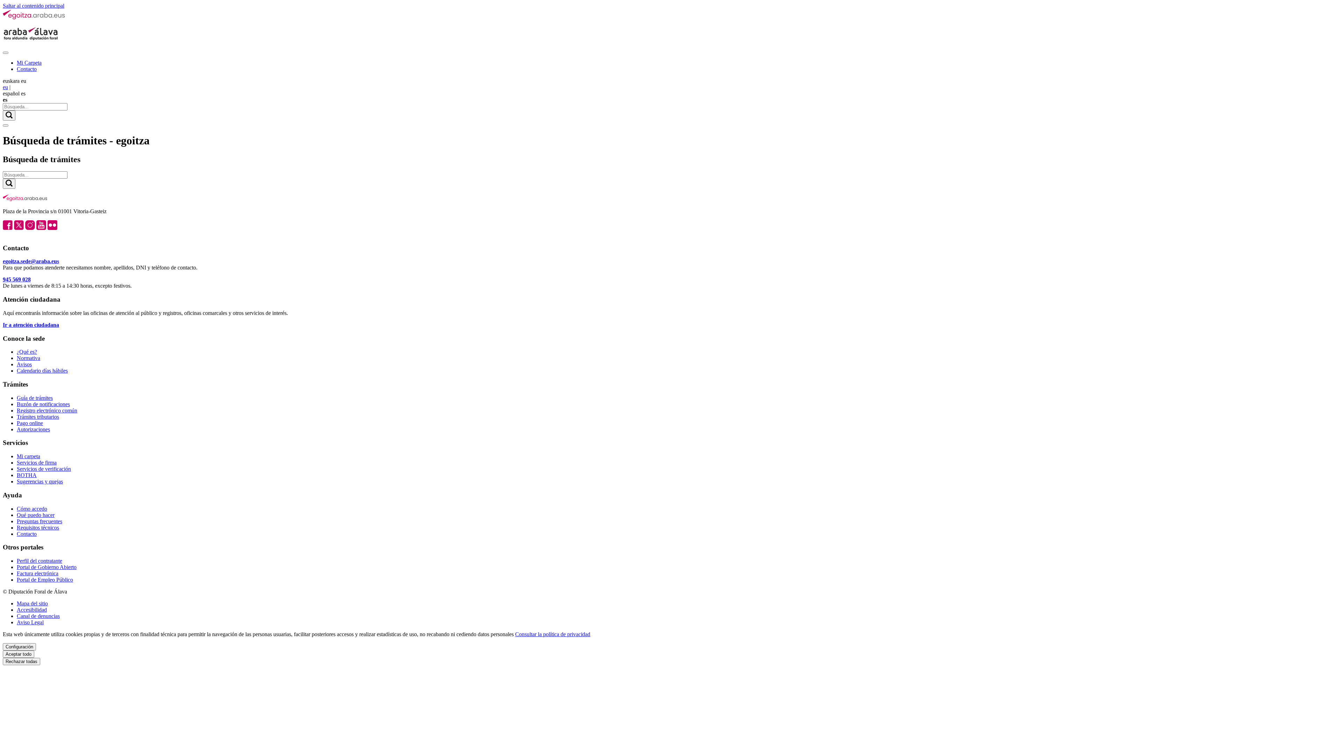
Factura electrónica (37, 573)
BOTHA (27, 475)
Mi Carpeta (29, 63)
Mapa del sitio (32, 603)
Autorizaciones (33, 429)
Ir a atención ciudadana (31, 325)
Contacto (27, 69)
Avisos (24, 364)
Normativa (28, 358)
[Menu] (5, 53)
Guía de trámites (35, 398)
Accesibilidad (32, 610)
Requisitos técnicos (38, 528)
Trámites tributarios (38, 417)
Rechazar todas (21, 661)
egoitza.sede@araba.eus (31, 261)
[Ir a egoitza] (34, 18)
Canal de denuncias (38, 616)
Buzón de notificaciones (43, 404)
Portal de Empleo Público (45, 580)
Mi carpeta (28, 456)
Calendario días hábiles (42, 371)
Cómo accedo (32, 509)
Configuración (19, 646)
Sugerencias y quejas (40, 481)
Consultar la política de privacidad (552, 634)
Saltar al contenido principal (33, 6)
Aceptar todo (18, 654)
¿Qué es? (27, 352)
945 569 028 (17, 279)
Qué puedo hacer (36, 515)
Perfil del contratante (39, 561)
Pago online (30, 423)
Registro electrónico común (47, 411)
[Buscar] (9, 115)
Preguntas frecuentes (39, 521)
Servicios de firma (37, 463)
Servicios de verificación (44, 469)
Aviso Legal (30, 622)
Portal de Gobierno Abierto (47, 567)
